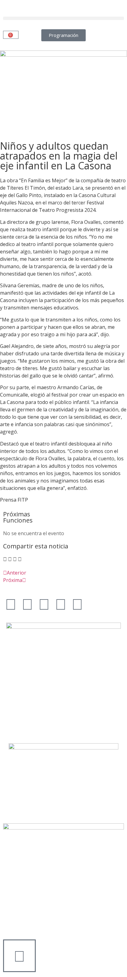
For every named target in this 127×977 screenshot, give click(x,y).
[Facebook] (10, 604)
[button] (63, 18)
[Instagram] (44, 604)
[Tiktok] (60, 604)
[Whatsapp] (77, 604)
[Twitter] (27, 604)
